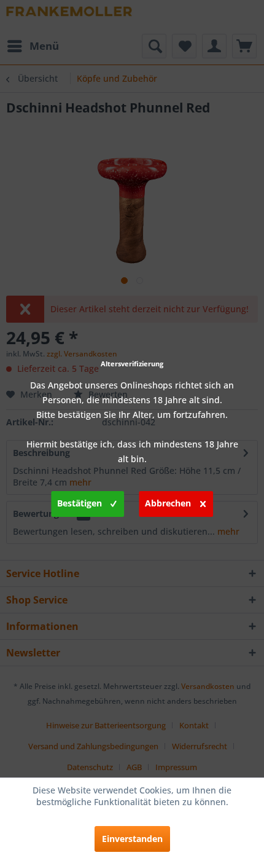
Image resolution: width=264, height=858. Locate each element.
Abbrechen (168, 503)
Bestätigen (79, 503)
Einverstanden (132, 838)
